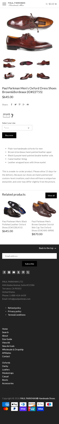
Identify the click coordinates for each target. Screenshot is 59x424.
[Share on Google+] (23, 104)
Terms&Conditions (16, 314)
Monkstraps (8, 373)
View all (51, 195)
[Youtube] (13, 272)
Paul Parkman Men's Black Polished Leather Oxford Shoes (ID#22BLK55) (14, 224)
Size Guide (7, 339)
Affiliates (6, 353)
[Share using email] (27, 104)
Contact (6, 356)
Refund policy (14, 308)
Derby (5, 366)
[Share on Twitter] (15, 104)
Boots (5, 380)
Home (5, 328)
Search (5, 332)
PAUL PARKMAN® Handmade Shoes (37, 398)
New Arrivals (8, 346)
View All (6, 342)
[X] (28, 272)
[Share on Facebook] (11, 104)
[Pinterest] (23, 272)
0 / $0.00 (50, 4)
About (5, 335)
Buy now (9, 135)
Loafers (6, 369)
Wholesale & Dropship (12, 349)
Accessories (8, 383)
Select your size (8, 123)
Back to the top (46, 248)
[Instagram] (9, 272)
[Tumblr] (18, 272)
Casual (5, 376)
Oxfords (6, 362)
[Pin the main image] (19, 104)
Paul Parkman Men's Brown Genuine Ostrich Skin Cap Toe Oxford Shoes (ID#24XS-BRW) (43, 226)
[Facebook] (4, 272)
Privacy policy (14, 311)
